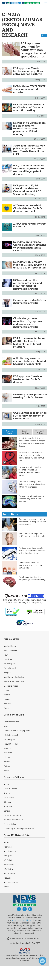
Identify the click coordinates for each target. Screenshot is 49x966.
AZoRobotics (9, 860)
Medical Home (10, 646)
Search (7, 793)
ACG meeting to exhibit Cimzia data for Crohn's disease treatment (27, 208)
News (6, 655)
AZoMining (8, 869)
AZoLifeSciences (11, 882)
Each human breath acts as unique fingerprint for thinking (32, 578)
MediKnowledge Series (14, 677)
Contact (7, 811)
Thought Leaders (11, 668)
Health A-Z (8, 659)
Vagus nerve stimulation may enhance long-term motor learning (31, 499)
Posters (7, 699)
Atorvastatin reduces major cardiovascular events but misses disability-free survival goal (32, 456)
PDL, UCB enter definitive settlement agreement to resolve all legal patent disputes (28, 170)
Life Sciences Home (12, 721)
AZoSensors (9, 864)
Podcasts (7, 703)
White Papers (9, 663)
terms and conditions (21, 920)
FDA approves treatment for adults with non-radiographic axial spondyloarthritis (33, 49)
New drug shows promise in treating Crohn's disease (30, 396)
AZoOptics (8, 855)
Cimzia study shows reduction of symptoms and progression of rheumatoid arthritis (27, 322)
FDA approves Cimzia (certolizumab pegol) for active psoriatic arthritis (28, 71)
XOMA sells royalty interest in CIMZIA (29, 225)
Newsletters (9, 797)
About (6, 784)
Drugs (6, 690)
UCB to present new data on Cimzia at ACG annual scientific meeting (28, 107)
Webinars (8, 752)
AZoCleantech (10, 851)
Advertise (8, 806)
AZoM (6, 842)
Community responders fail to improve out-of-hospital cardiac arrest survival (32, 521)
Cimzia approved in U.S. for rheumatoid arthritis (29, 301)
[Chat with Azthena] (42, 961)
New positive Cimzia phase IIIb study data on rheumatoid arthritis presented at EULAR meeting (29, 128)
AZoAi (6, 886)
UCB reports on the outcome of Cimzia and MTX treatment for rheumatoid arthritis (27, 284)
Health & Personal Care (14, 681)
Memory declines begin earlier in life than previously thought (32, 534)
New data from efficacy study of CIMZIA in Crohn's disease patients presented (29, 264)
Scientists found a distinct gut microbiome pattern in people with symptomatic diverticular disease (32, 442)
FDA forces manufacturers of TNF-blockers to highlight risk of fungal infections (29, 342)
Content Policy (10, 824)
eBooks (7, 694)
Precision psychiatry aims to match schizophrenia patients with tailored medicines (32, 550)
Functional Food (11, 650)
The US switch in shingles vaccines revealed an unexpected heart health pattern (30, 471)
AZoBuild (7, 878)
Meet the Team (10, 788)
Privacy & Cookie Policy (13, 819)
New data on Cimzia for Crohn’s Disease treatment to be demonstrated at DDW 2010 (29, 246)
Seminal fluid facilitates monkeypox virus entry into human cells (30, 565)
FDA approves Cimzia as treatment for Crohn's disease (27, 379)
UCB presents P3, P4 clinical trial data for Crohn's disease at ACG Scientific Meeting (27, 190)
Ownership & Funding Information (19, 828)
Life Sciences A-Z (11, 735)
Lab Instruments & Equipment (17, 730)
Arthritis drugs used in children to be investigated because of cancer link (29, 361)
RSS (43, 35)
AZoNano (8, 847)
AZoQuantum (9, 873)
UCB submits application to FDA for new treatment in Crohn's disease (30, 415)
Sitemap (7, 802)
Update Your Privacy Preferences (24, 938)
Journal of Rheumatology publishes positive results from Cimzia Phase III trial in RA (29, 150)
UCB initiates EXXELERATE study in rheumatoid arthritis (29, 89)
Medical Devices (11, 686)
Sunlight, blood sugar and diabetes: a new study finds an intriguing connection (32, 484)
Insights (7, 672)
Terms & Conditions (12, 815)
